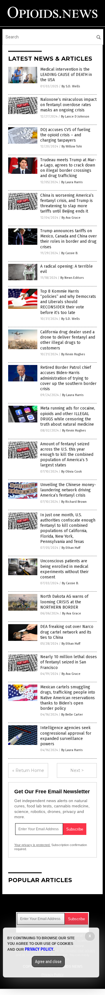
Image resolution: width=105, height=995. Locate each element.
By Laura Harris (72, 182)
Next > (77, 770)
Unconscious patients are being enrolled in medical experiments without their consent (64, 569)
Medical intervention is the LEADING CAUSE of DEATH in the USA (66, 74)
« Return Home (28, 770)
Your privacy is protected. (32, 845)
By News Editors (72, 278)
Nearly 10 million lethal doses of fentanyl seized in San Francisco (68, 662)
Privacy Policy (39, 949)
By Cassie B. (69, 253)
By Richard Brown (74, 502)
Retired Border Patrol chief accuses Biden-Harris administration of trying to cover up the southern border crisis (68, 378)
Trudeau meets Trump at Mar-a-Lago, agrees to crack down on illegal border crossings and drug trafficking (68, 168)
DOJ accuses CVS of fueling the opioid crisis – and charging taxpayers (65, 135)
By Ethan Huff (71, 548)
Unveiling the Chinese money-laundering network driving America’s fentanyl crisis (68, 490)
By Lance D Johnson (75, 116)
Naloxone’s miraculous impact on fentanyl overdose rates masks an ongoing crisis (68, 105)
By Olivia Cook (71, 471)
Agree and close (48, 961)
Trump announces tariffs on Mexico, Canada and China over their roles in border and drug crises (68, 238)
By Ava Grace (71, 218)
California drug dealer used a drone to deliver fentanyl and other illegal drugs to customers (67, 340)
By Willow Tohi (72, 146)
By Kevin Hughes (73, 354)
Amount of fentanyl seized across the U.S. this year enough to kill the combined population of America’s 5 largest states (66, 455)
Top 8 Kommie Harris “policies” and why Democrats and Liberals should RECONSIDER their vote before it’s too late (68, 302)
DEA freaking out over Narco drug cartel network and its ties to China (66, 632)
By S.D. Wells (71, 86)
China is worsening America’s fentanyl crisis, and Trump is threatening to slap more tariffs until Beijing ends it (67, 203)
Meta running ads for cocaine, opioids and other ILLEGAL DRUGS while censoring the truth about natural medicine (67, 416)
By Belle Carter (72, 714)
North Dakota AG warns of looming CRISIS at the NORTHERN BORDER (64, 601)
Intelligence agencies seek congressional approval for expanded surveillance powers (65, 735)
